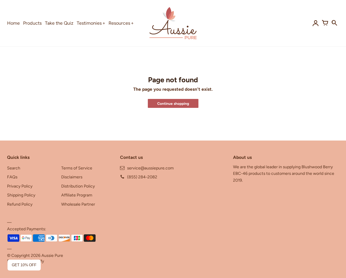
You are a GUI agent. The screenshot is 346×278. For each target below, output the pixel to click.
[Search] (334, 23)
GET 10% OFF (24, 265)
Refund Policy (19, 204)
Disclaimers (71, 176)
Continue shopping (173, 103)
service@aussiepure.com (150, 167)
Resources (119, 23)
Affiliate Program (76, 194)
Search (13, 167)
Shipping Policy (21, 194)
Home (13, 23)
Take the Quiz (59, 23)
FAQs (12, 176)
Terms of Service (76, 167)
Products (32, 23)
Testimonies (89, 23)
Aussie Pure (52, 255)
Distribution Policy (78, 186)
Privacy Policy (19, 186)
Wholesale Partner (78, 204)
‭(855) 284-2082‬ (142, 176)
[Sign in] (315, 23)
